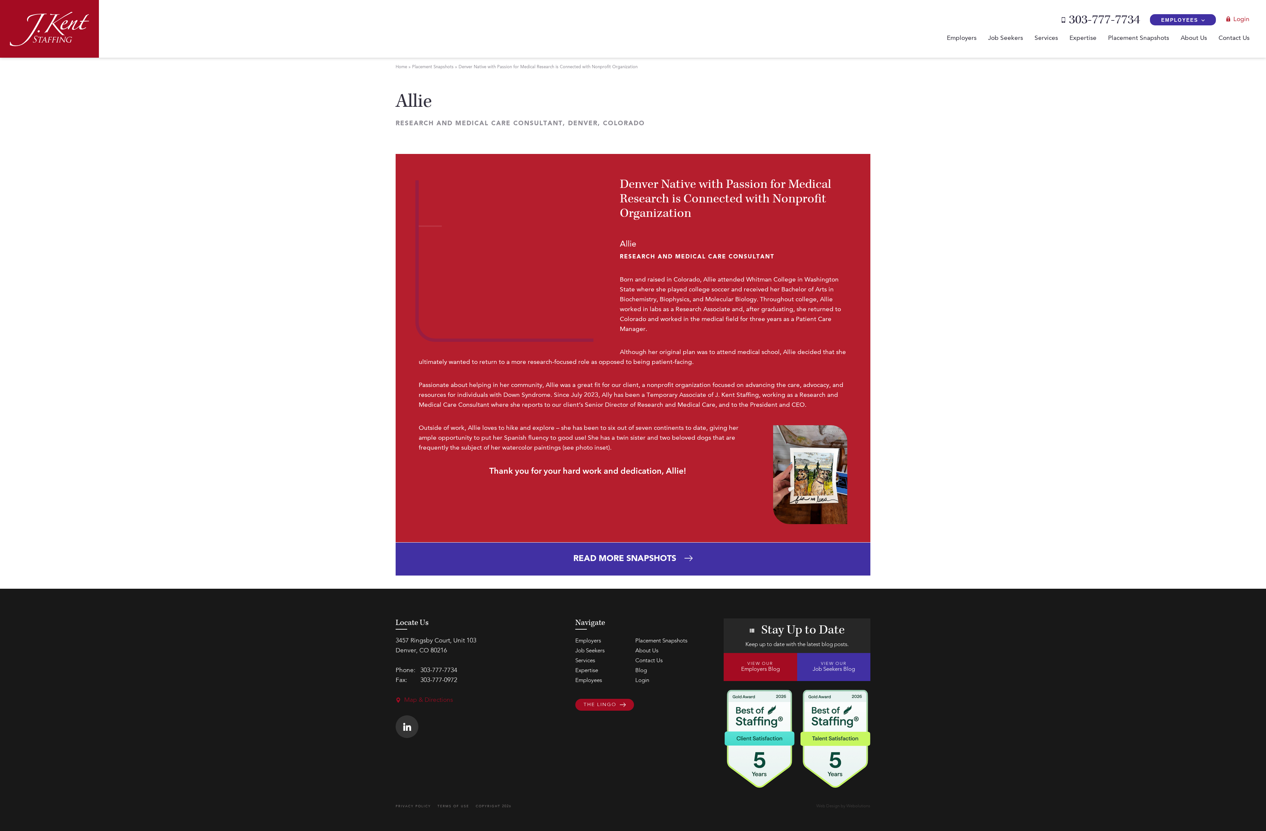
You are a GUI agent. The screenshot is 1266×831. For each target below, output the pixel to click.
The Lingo (600, 705)
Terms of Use (453, 806)
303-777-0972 (438, 680)
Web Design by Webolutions (843, 806)
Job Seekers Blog (834, 667)
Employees (1179, 20)
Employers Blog (760, 667)
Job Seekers (1005, 38)
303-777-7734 (1104, 20)
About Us (1194, 38)
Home (401, 67)
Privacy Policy (413, 806)
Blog (641, 670)
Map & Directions (428, 700)
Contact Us (1234, 38)
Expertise (1083, 38)
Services (1046, 38)
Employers (962, 38)
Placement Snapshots (1138, 38)
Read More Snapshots (624, 559)
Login (1241, 19)
